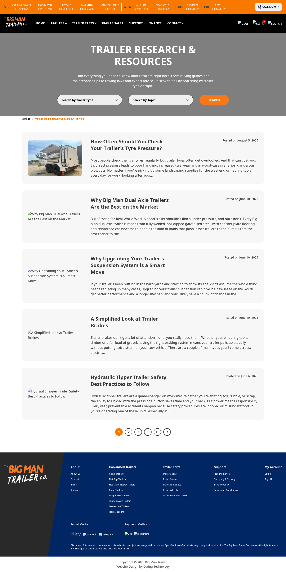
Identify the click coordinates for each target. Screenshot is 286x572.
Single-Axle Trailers (119, 495)
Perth (218, 5)
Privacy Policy (221, 484)
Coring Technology (156, 566)
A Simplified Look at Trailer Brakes (124, 322)
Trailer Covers (170, 479)
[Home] (15, 22)
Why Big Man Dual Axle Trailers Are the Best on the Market (130, 203)
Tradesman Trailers (119, 506)
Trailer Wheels (170, 490)
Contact (174, 23)
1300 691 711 (193, 8)
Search (214, 100)
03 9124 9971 (21, 8)
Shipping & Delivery (225, 479)
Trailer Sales (112, 23)
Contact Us (76, 479)
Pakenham (87, 5)
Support (136, 23)
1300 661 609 (218, 8)
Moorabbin (45, 5)
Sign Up (269, 479)
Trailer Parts (83, 23)
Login (268, 473)
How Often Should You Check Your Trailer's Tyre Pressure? (127, 145)
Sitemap (75, 490)
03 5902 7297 (87, 8)
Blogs (74, 484)
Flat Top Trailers (117, 479)
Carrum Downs (21, 5)
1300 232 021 (162, 8)
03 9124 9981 (45, 8)
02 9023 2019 (141, 8)
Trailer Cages (169, 473)
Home (40, 23)
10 (157, 432)
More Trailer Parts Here (175, 495)
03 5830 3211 (66, 8)
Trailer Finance (222, 473)
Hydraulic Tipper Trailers (122, 484)
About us (75, 473)
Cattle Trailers (116, 473)
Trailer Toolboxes (172, 484)
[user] (243, 23)
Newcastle (162, 5)
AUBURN (141, 5)
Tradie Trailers (116, 511)
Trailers (57, 23)
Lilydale (66, 5)
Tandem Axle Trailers (120, 500)
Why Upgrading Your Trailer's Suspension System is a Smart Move (128, 265)
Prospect (192, 5)
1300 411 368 (110, 8)
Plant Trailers (116, 490)
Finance (154, 23)
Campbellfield (110, 5)
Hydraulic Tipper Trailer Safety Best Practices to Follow (128, 380)
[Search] (275, 23)
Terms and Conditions (226, 490)
